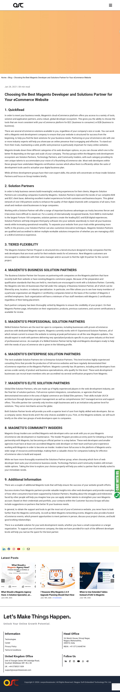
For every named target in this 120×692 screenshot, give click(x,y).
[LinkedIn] (66, 661)
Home (3, 77)
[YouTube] (78, 661)
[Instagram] (74, 661)
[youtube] (18, 549)
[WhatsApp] (83, 661)
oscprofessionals (48, 682)
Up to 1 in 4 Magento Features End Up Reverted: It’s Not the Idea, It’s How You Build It (96, 595)
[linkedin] (4, 549)
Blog (10, 77)
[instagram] (14, 549)
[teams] (88, 661)
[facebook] (9, 549)
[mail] (28, 549)
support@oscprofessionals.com (18, 670)
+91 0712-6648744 (77, 646)
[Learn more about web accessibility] (21, 5)
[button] (3, 581)
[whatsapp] (23, 549)
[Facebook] (70, 661)
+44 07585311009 (16, 666)
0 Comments (18, 598)
